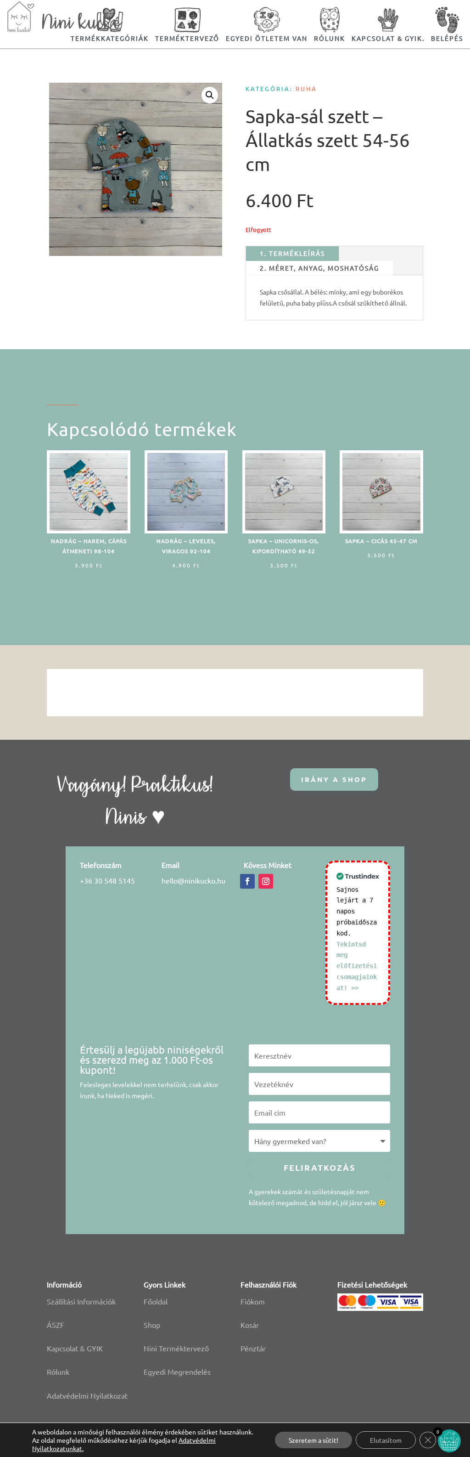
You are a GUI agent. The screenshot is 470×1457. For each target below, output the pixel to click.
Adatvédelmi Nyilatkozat (87, 1395)
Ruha (306, 88)
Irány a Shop (334, 779)
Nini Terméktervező (176, 1348)
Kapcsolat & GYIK (75, 1348)
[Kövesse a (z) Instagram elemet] (265, 881)
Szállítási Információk (81, 1301)
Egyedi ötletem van (267, 38)
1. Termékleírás (292, 253)
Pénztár (253, 1348)
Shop (152, 1324)
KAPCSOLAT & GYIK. (388, 38)
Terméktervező (187, 38)
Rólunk (58, 1371)
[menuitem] (187, 24)
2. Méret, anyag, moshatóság (319, 268)
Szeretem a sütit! (313, 1440)
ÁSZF (55, 1324)
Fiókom (253, 1301)
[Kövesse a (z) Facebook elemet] (247, 881)
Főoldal (156, 1301)
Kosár (250, 1324)
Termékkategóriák (110, 38)
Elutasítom (386, 1440)
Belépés (447, 38)
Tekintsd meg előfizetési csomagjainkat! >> (356, 966)
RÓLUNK (329, 38)
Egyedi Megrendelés (177, 1371)
